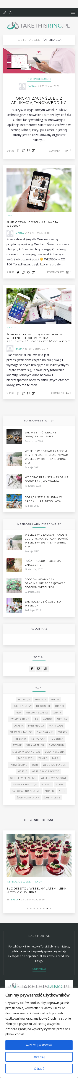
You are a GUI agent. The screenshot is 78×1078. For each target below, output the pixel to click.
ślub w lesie (52, 797)
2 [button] (30, 908)
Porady (11, 327)
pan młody (56, 725)
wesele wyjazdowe (54, 777)
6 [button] (43, 908)
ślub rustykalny (28, 797)
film (18, 712)
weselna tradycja (25, 784)
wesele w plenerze (23, 777)
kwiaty (56, 712)
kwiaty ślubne (19, 719)
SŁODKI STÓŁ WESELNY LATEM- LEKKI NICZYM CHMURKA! (36, 890)
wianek (46, 784)
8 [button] (50, 908)
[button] (73, 12)
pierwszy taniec (21, 732)
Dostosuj (39, 1057)
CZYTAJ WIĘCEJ (39, 969)
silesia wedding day (26, 751)
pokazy (62, 732)
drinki (59, 706)
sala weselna (35, 745)
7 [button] (47, 908)
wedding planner (55, 764)
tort (35, 764)
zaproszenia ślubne (26, 791)
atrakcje (40, 699)
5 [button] (40, 908)
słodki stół (26, 758)
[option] (39, 867)
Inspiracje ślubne (39, 79)
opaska (19, 725)
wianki (59, 784)
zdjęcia (49, 791)
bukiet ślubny (22, 706)
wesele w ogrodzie (45, 771)
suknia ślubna (55, 751)
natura (62, 719)
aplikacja (24, 699)
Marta (20, 232)
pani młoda (36, 725)
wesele (22, 771)
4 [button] (37, 908)
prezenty (20, 738)
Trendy (11, 215)
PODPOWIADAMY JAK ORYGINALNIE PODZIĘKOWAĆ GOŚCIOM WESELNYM (45, 583)
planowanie (44, 732)
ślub (62, 791)
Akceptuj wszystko (39, 1045)
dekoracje (43, 706)
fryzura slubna (37, 712)
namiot (47, 719)
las (36, 719)
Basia (31, 86)
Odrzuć (39, 1068)
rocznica (56, 738)
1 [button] (27, 908)
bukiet (55, 699)
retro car (38, 738)
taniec (43, 758)
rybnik (17, 745)
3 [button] (34, 908)
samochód (56, 745)
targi (55, 758)
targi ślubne (18, 764)
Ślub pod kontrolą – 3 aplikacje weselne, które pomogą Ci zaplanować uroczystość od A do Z (38, 338)
